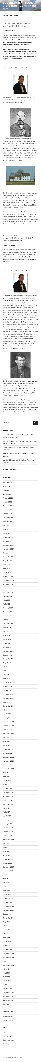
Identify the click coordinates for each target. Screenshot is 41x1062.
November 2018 (8, 761)
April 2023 (6, 604)
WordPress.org (8, 1044)
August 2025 (7, 521)
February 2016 (8, 859)
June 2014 (6, 930)
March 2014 (7, 941)
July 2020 (6, 710)
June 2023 (6, 600)
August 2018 (7, 773)
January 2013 (7, 989)
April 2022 (6, 635)
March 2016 (7, 855)
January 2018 (7, 788)
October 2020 (7, 702)
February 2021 (7, 686)
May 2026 (6, 486)
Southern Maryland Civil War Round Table (20, 4)
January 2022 (7, 647)
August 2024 (7, 561)
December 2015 (8, 867)
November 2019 (8, 726)
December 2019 (8, 722)
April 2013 (6, 977)
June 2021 (6, 671)
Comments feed (8, 1040)
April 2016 (6, 851)
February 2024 (8, 576)
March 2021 (7, 682)
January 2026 (7, 502)
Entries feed (7, 1036)
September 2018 (8, 769)
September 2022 (8, 623)
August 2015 (7, 879)
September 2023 (8, 592)
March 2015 (7, 894)
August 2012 (7, 1004)
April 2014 (6, 938)
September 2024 (8, 557)
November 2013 (8, 957)
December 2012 (8, 992)
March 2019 (7, 745)
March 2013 (7, 981)
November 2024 (8, 549)
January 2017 (7, 824)
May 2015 (6, 886)
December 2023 (8, 580)
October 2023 (7, 588)
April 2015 (6, 890)
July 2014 (6, 926)
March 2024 (7, 573)
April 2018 (6, 777)
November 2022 (8, 616)
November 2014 (8, 910)
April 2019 (6, 741)
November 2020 (8, 698)
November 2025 (8, 510)
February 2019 (8, 749)
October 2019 (7, 729)
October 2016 (7, 835)
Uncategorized (8, 1020)
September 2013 (8, 965)
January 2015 (7, 902)
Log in (5, 1032)
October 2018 (7, 765)
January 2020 (7, 718)
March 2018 (7, 781)
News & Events (8, 1016)
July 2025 (6, 525)
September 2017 (8, 804)
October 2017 (7, 800)
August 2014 (7, 922)
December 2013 (8, 953)
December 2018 (8, 757)
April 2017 (6, 812)
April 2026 (6, 490)
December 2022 (8, 612)
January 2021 (7, 690)
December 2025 (8, 506)
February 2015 (8, 898)
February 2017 (7, 820)
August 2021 (7, 663)
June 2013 (6, 973)
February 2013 (8, 985)
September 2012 (8, 1000)
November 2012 (8, 996)
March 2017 (7, 816)
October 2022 (7, 620)
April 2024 (6, 569)
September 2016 (8, 839)
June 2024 (6, 565)
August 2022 (7, 627)
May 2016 (6, 847)
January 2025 (7, 541)
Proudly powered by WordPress (12, 1057)
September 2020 (8, 706)
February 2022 (8, 643)
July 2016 (6, 843)
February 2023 (8, 608)
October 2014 (7, 914)
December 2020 (8, 694)
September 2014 (8, 918)
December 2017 (8, 792)
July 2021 (6, 667)
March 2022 (7, 639)
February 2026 (8, 498)
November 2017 (8, 796)
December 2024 (8, 545)
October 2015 (7, 875)
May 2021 (6, 675)
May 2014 (6, 934)
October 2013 (7, 961)
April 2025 (6, 529)
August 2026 (7, 482)
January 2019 (7, 753)
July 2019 (6, 737)
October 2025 (7, 514)
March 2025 (7, 533)
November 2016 (8, 832)
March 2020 (7, 714)
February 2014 (8, 945)
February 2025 (8, 537)
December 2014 (8, 906)
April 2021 (6, 678)
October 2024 (7, 553)
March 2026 (7, 494)
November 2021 (8, 651)
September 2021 (8, 659)
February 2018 (8, 784)
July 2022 (6, 631)
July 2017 (6, 808)
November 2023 (8, 584)
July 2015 (6, 883)
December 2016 (8, 828)
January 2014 (7, 949)
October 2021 (7, 655)
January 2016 (7, 863)
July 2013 (6, 969)
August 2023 (7, 596)
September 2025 (8, 518)
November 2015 (8, 871)
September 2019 (8, 733)
